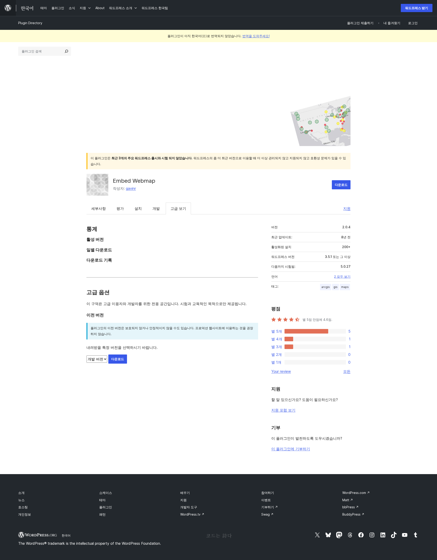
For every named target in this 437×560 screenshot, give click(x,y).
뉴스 (21, 500)
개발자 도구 (188, 507)
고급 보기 (178, 208)
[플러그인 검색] (66, 51)
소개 (21, 493)
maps (345, 287)
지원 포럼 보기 (283, 410)
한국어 (66, 535)
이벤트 (266, 500)
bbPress (350, 507)
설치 (138, 208)
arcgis (325, 287)
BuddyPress (353, 514)
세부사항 (98, 208)
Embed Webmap (134, 180)
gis (335, 287)
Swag (267, 514)
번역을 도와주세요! (256, 36)
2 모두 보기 (342, 276)
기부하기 (269, 507)
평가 (120, 208)
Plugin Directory (30, 23)
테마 (102, 500)
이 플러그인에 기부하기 (290, 449)
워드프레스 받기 (416, 8)
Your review (281, 371)
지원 (347, 208)
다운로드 (341, 185)
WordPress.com (356, 493)
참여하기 (267, 493)
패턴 (102, 514)
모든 (347, 371)
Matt (347, 500)
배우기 (185, 493)
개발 (156, 208)
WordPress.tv (192, 514)
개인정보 (24, 514)
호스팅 (23, 507)
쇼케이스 (105, 493)
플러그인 (105, 507)
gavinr (131, 188)
